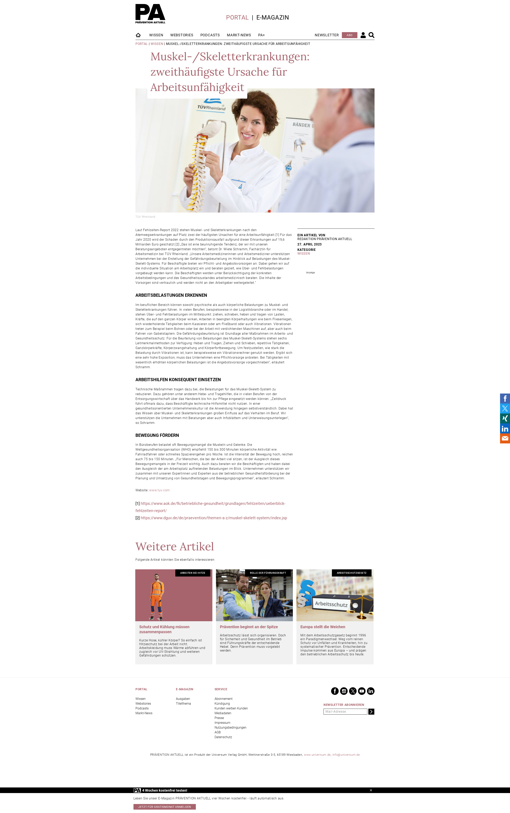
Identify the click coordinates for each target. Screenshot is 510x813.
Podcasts (210, 35)
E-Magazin (272, 17)
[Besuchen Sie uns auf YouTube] (362, 691)
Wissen (156, 35)
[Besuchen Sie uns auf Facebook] (335, 691)
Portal (237, 17)
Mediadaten (223, 713)
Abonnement (223, 699)
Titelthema (183, 703)
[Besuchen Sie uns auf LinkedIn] (371, 691)
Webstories (181, 35)
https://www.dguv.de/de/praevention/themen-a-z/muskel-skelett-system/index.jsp (214, 517)
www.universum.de (317, 755)
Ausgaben (183, 699)
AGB (218, 732)
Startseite (138, 35)
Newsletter (327, 35)
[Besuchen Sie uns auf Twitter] (353, 691)
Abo (350, 35)
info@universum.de (346, 755)
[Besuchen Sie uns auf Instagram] (344, 691)
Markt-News (239, 35)
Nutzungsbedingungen (230, 727)
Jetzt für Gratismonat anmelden (164, 806)
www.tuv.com (159, 490)
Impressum (222, 723)
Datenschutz (223, 737)
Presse (219, 718)
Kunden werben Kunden (231, 708)
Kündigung (222, 703)
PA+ (261, 35)
